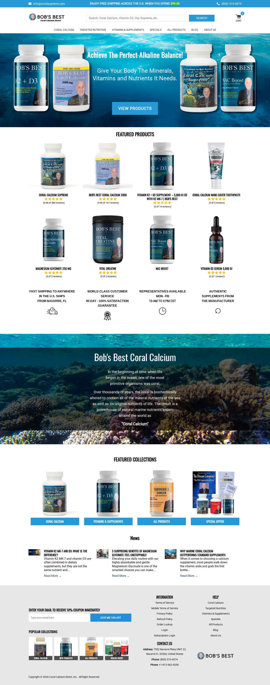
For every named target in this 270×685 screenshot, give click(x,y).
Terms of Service (164, 602)
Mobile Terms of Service (164, 608)
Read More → (53, 576)
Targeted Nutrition (93, 29)
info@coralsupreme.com (49, 4)
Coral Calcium (64, 29)
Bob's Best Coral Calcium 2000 (108, 195)
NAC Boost (162, 268)
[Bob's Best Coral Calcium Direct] (46, 18)
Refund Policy (164, 619)
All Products (176, 29)
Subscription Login (164, 635)
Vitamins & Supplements (128, 29)
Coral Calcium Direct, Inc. (63, 676)
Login (164, 629)
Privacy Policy (164, 613)
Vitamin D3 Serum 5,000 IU (216, 268)
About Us (210, 29)
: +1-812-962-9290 (164, 664)
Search (201, 18)
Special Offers (215, 521)
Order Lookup (164, 624)
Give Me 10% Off (110, 617)
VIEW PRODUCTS (135, 108)
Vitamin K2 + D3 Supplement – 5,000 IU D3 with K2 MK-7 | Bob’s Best (162, 197)
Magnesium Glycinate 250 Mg (53, 268)
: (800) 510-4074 (165, 659)
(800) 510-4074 (232, 4)
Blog (194, 29)
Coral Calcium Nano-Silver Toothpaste (216, 195)
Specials (155, 29)
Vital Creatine (107, 268)
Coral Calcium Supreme (53, 195)
